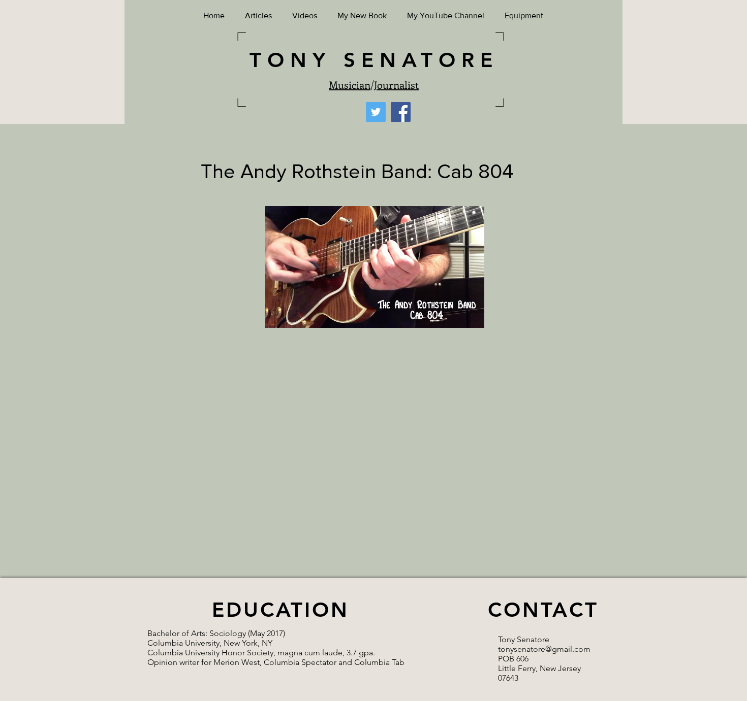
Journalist (396, 84)
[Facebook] (401, 112)
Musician (349, 84)
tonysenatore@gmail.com (544, 649)
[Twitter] (376, 112)
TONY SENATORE (374, 60)
